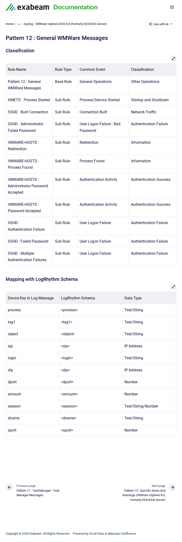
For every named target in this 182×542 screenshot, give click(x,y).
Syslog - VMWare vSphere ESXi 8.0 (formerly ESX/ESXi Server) (65, 24)
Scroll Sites (96, 533)
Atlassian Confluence (122, 533)
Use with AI (160, 24)
